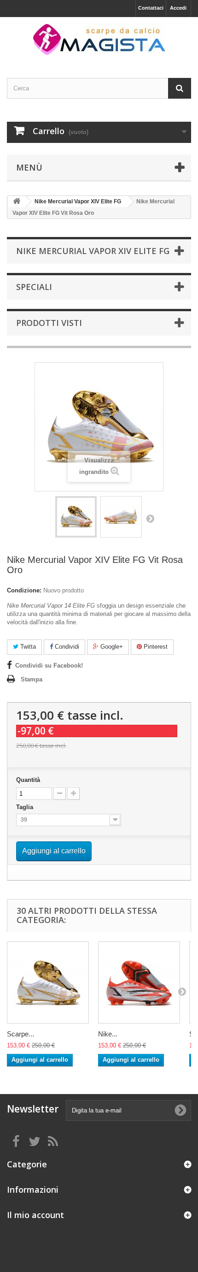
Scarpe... (20, 1034)
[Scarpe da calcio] (99, 39)
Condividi (66, 646)
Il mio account (35, 1214)
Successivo (150, 518)
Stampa (31, 679)
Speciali (34, 286)
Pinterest (155, 646)
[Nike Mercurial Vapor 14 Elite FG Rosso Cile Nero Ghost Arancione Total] (139, 982)
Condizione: (24, 590)
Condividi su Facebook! (49, 665)
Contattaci (150, 8)
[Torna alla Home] (16, 201)
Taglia (25, 807)
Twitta (27, 646)
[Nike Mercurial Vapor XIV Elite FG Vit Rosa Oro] (76, 517)
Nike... (107, 1034)
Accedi (178, 8)
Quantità (28, 779)
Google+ (111, 646)
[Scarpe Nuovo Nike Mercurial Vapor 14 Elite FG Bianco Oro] (48, 982)
